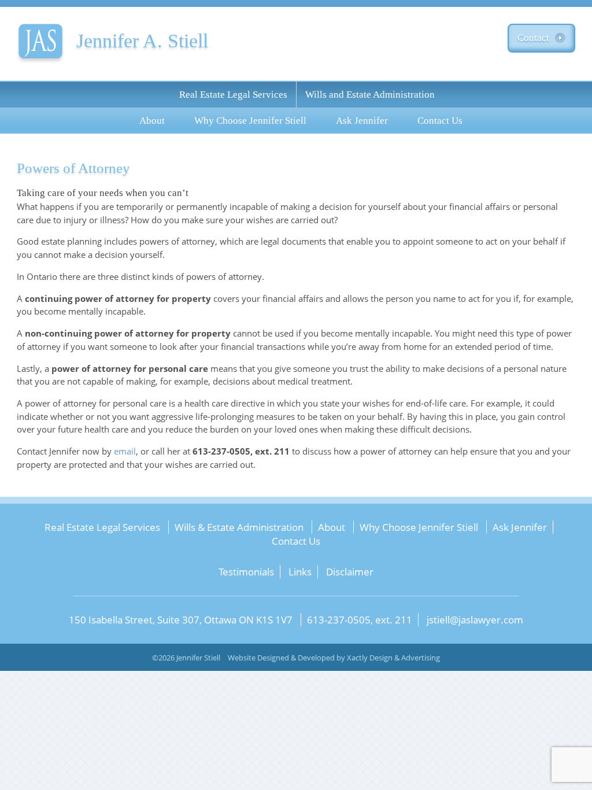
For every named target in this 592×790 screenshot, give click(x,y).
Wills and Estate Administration (370, 94)
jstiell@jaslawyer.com (475, 619)
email (125, 451)
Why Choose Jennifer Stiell (250, 120)
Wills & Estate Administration (239, 527)
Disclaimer (349, 571)
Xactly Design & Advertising (393, 657)
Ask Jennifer (362, 120)
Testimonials (246, 571)
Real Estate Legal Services (233, 94)
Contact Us (439, 120)
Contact (533, 37)
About (152, 120)
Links (300, 571)
